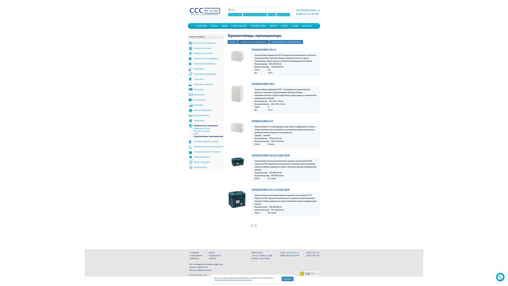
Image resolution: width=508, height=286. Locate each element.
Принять (288, 279)
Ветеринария (198, 89)
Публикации (194, 258)
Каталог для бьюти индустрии (255, 15)
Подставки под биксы (202, 131)
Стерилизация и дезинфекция (204, 63)
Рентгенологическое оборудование (206, 58)
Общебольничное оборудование (206, 125)
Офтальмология (199, 94)
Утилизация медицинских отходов (206, 141)
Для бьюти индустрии (201, 162)
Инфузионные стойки (202, 128)
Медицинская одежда (201, 157)
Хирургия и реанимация (202, 48)
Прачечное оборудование (203, 110)
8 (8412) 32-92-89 (307, 14)
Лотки (196, 133)
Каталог (214, 25)
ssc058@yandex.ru (308, 10)
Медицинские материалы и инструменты (208, 146)
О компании (201, 25)
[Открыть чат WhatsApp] (500, 277)
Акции (224, 25)
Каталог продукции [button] (197, 36)
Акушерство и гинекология (203, 53)
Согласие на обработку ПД (198, 267)
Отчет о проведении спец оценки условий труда (206, 264)
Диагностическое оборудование (205, 43)
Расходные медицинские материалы (207, 151)
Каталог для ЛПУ (235, 15)
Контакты (307, 25)
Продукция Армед (200, 167)
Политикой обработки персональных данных (233, 280)
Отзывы (295, 25)
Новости (273, 25)
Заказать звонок (283, 15)
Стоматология (198, 79)
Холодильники (199, 120)
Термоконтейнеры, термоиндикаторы (208, 136)
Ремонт (284, 25)
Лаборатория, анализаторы (203, 84)
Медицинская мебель (201, 115)
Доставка (271, 15)
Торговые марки (258, 25)
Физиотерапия (199, 69)
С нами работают (239, 25)
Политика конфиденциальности (200, 270)
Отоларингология (200, 100)
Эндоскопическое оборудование (205, 74)
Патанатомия (198, 105)
